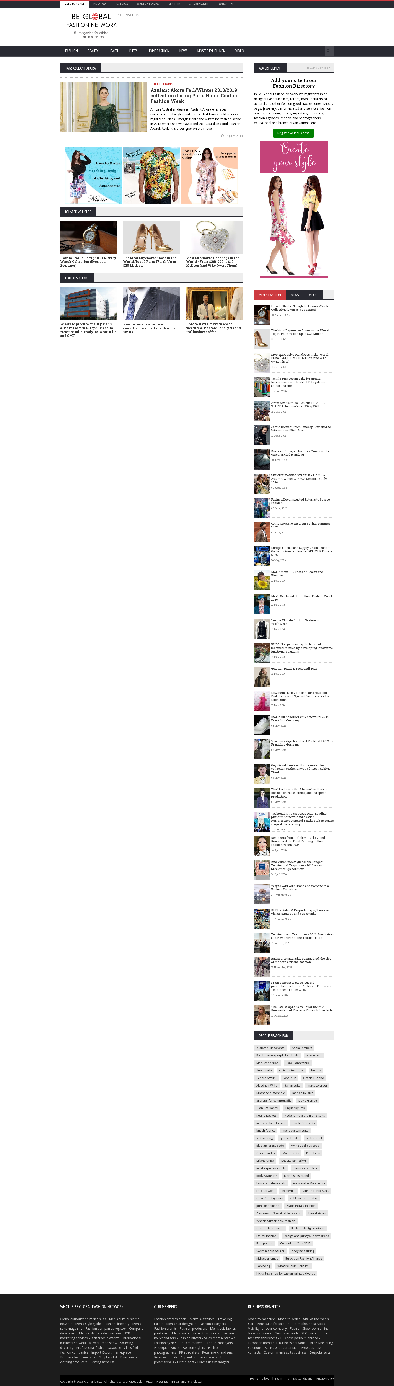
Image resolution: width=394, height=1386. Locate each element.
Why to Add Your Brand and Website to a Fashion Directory (300, 888)
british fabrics (265, 1130)
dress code (264, 1070)
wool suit (290, 1078)
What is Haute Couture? (293, 1266)
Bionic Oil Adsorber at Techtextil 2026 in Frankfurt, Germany (300, 719)
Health (114, 50)
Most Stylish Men (211, 50)
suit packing (264, 1138)
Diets (133, 50)
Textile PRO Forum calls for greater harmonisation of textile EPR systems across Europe (298, 382)
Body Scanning (266, 1176)
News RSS (162, 1381)
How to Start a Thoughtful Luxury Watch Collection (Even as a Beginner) (88, 262)
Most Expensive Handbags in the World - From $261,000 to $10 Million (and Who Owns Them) (212, 262)
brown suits (314, 1055)
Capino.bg (263, 1266)
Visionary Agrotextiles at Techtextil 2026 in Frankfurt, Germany (302, 743)
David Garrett (307, 1100)
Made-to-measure (261, 1319)
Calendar (122, 4)
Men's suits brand (296, 1176)
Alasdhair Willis (266, 1085)
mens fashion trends (270, 1123)
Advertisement (199, 4)
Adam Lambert (302, 1048)
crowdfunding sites (269, 1198)
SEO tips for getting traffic (273, 1100)
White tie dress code (305, 1145)
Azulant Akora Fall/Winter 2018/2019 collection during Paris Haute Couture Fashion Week (194, 95)
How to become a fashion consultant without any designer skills (150, 328)
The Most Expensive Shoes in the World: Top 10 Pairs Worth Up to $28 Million (149, 262)
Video (239, 50)
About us (174, 4)
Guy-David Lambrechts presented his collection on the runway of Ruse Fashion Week (300, 768)
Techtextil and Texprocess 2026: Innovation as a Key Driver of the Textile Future (302, 936)
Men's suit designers (181, 1323)
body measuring (303, 1251)
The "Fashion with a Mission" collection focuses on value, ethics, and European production (299, 792)
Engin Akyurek (295, 1108)
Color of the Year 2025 (295, 1243)
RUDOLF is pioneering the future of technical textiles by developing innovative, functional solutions (302, 647)
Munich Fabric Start (316, 1191)
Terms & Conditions (299, 1379)
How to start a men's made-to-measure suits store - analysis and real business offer (213, 328)
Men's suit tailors (202, 1319)
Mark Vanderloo (267, 1063)
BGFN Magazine (75, 4)
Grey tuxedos (265, 1153)
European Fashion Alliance (303, 1258)
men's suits (97, 1319)
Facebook (135, 1381)
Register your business (293, 133)
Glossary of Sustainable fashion (278, 1213)
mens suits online (305, 1168)
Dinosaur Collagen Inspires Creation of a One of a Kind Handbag (300, 453)
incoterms (288, 1191)
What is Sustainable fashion (275, 1221)
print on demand (267, 1206)
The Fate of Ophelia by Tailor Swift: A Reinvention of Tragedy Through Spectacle (302, 1008)
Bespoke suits (320, 1352)
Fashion (71, 50)
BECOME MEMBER (317, 67)
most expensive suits (271, 1168)
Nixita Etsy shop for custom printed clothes (285, 1273)
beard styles (317, 1213)
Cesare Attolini (266, 1078)
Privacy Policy (325, 1379)
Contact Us (225, 4)
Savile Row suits (304, 1123)
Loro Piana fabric (297, 1063)
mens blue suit (302, 1093)
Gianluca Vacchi (267, 1108)
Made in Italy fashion (301, 1206)
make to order (317, 1085)
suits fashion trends (270, 1228)
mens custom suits (295, 1130)
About (266, 1379)
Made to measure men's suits (304, 1115)
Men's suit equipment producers (195, 1333)
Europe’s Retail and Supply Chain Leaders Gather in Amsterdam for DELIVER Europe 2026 (301, 551)
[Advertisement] (246, 26)
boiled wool (314, 1138)
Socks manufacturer (270, 1251)
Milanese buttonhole (270, 1093)
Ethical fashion (266, 1236)
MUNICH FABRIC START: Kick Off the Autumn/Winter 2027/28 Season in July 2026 (299, 478)
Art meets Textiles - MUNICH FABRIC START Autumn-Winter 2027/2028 (298, 404)
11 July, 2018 (234, 136)
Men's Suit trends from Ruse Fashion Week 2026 (302, 598)
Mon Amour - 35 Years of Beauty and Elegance (297, 574)
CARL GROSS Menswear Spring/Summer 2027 (300, 525)
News (183, 50)
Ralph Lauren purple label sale (277, 1055)
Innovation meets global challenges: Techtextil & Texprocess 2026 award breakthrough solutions (297, 865)
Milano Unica (265, 1161)
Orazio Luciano (313, 1078)
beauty (316, 1070)
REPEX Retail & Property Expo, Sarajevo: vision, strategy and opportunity (300, 912)
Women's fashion (148, 4)
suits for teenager (291, 1070)
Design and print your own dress (306, 1236)
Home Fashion (158, 50)
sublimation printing (303, 1198)
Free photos (264, 1243)
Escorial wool (265, 1191)
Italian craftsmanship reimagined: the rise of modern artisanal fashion (301, 960)
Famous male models (271, 1183)
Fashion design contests (308, 1228)
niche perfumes (267, 1258)
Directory (100, 4)
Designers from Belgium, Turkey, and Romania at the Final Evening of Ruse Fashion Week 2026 (298, 841)
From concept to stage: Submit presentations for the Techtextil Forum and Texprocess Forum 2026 (301, 986)
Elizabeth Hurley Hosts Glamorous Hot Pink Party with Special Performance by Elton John (300, 696)
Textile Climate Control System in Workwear (295, 622)
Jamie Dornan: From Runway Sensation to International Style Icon (301, 429)
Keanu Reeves (266, 1115)
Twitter (149, 1381)
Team (278, 1379)
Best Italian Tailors (294, 1161)
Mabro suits (291, 1153)
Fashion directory (116, 1323)
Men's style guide (88, 1323)
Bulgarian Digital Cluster (186, 1381)
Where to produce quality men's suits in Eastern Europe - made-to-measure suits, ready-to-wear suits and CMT (88, 330)
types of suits (289, 1138)
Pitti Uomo (313, 1153)
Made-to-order (289, 1319)
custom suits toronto (270, 1048)
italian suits (292, 1085)
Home (254, 1379)
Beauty (93, 50)
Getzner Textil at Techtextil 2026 (294, 668)
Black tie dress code (270, 1145)
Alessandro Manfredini (309, 1183)
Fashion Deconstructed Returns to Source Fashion (300, 501)
